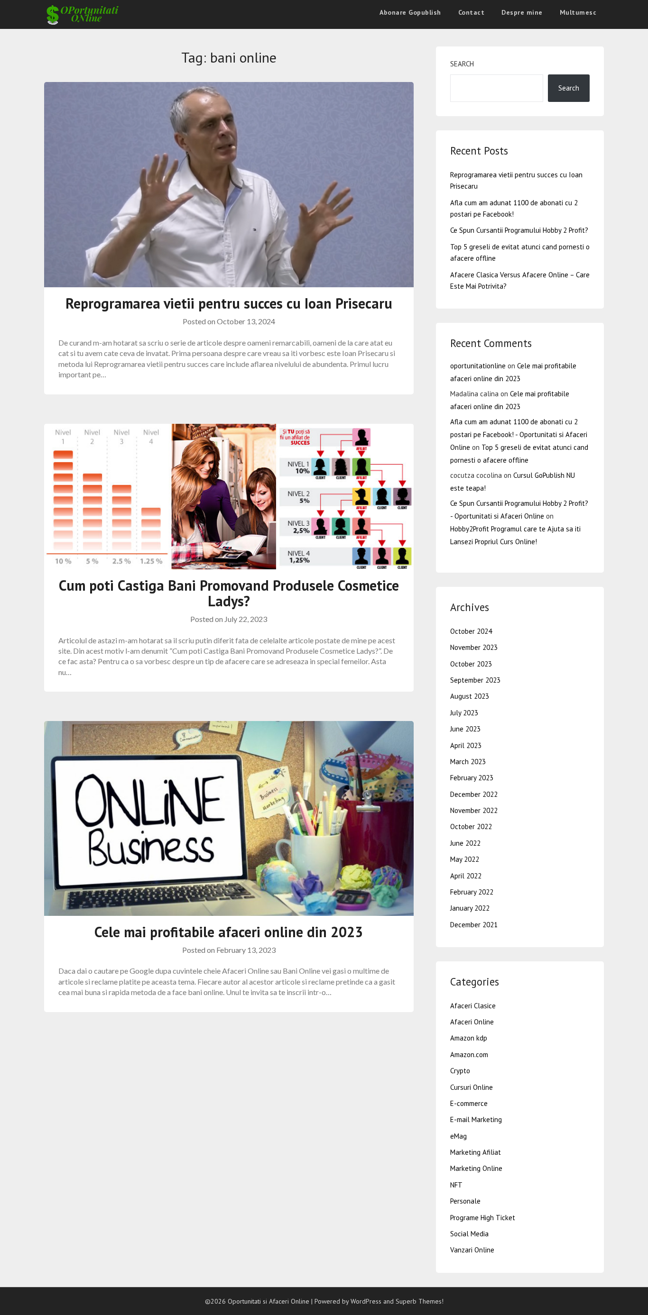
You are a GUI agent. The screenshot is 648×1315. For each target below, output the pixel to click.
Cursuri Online (471, 1087)
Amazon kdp (468, 1037)
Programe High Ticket (482, 1217)
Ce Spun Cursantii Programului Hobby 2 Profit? (519, 230)
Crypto (460, 1070)
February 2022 (471, 891)
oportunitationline (478, 365)
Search (462, 63)
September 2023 (475, 680)
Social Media (469, 1233)
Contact (471, 12)
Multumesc (578, 12)
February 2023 (471, 777)
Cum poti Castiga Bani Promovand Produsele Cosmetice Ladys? (229, 593)
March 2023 (468, 761)
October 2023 (471, 663)
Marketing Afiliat (475, 1152)
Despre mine (522, 12)
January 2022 (470, 908)
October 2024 (471, 631)
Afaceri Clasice (473, 1005)
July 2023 (464, 712)
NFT (456, 1184)
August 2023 (469, 696)
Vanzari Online (472, 1249)
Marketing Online (476, 1168)
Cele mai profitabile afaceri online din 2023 (228, 931)
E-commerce (469, 1103)
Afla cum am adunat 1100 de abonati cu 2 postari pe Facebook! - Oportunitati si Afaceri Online (518, 434)
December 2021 (474, 924)
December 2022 (474, 794)
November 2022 (474, 810)
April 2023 (465, 745)
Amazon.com (469, 1054)
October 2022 (471, 826)
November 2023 (474, 647)
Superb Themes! (420, 1301)
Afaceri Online (472, 1021)
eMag (458, 1136)
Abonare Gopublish (410, 12)
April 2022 (465, 875)
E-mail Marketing (476, 1119)
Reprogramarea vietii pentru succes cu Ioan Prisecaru (228, 303)
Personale (465, 1200)
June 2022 (465, 843)
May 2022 (464, 859)
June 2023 (465, 728)
